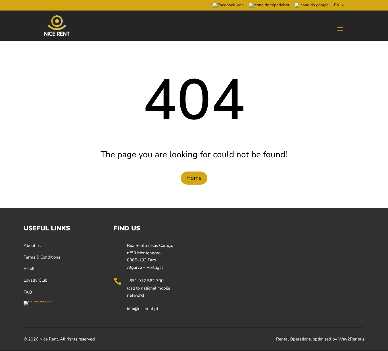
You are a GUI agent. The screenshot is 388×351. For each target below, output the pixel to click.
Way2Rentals (351, 339)
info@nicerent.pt (142, 308)
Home (194, 178)
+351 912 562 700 (145, 281)
